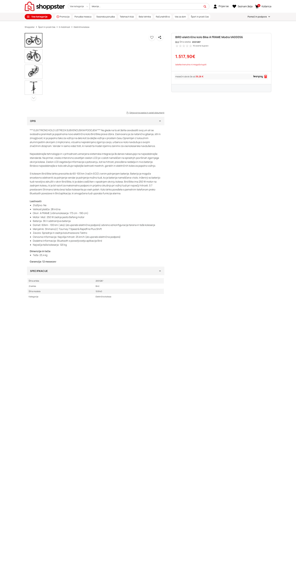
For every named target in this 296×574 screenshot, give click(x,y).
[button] (79, 6)
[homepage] (45, 6)
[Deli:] (160, 37)
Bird (177, 41)
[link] (221, 6)
